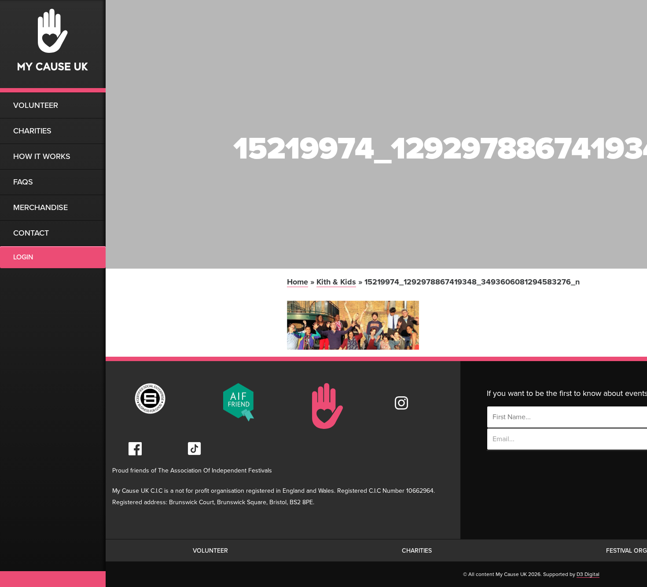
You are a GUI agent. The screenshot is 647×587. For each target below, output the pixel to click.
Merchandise (40, 207)
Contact (31, 233)
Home (297, 282)
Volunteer (35, 105)
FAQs (23, 182)
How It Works (41, 156)
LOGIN (23, 257)
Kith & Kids (336, 282)
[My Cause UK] (53, 46)
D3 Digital (588, 574)
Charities (32, 131)
